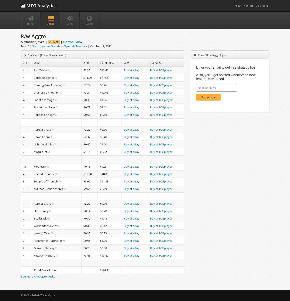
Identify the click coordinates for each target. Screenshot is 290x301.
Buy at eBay (131, 70)
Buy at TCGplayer (161, 70)
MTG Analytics (40, 5)
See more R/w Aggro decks (38, 276)
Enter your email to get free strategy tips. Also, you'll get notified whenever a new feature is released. (226, 73)
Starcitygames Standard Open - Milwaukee (59, 46)
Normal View (72, 42)
